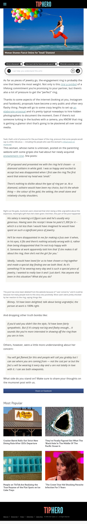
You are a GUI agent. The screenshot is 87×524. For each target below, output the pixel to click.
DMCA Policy (30, 517)
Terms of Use (14, 517)
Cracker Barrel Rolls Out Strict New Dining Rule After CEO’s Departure (20, 442)
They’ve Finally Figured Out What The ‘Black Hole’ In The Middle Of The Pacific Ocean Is (64, 443)
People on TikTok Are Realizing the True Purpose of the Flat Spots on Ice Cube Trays (21, 487)
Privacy (22, 517)
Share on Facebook (43, 391)
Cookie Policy (39, 517)
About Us (5, 517)
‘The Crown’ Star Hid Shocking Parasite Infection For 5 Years (64, 486)
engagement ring (13, 155)
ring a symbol (69, 84)
